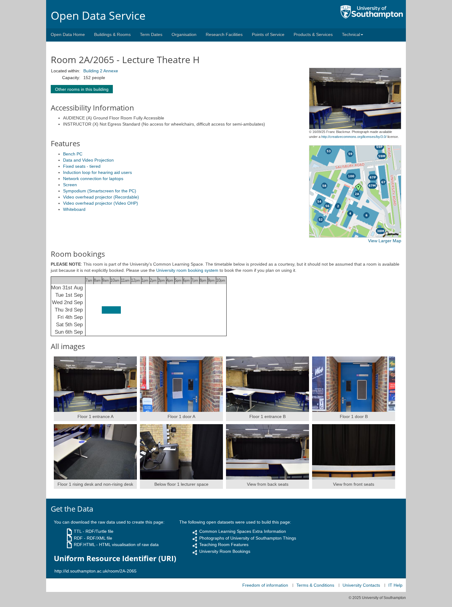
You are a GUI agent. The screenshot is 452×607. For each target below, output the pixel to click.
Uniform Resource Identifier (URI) (115, 558)
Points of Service (268, 34)
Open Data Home (68, 34)
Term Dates (151, 34)
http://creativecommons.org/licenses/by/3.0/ (354, 137)
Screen (70, 184)
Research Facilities (224, 34)
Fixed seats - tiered (82, 166)
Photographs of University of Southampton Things (247, 538)
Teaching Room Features (223, 544)
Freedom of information (265, 585)
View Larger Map (384, 240)
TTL (77, 531)
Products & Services (313, 34)
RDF (78, 538)
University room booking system (187, 270)
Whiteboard (74, 209)
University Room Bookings (224, 551)
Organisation (184, 34)
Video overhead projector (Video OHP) (100, 203)
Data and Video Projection (88, 160)
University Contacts (361, 585)
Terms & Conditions (315, 585)
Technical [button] (351, 34)
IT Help (395, 585)
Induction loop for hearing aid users (97, 172)
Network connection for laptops (93, 178)
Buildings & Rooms (112, 34)
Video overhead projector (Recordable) (101, 197)
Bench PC (72, 153)
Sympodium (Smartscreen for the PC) (99, 190)
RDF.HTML (84, 544)
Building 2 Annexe (100, 70)
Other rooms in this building (82, 89)
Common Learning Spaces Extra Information (242, 531)
